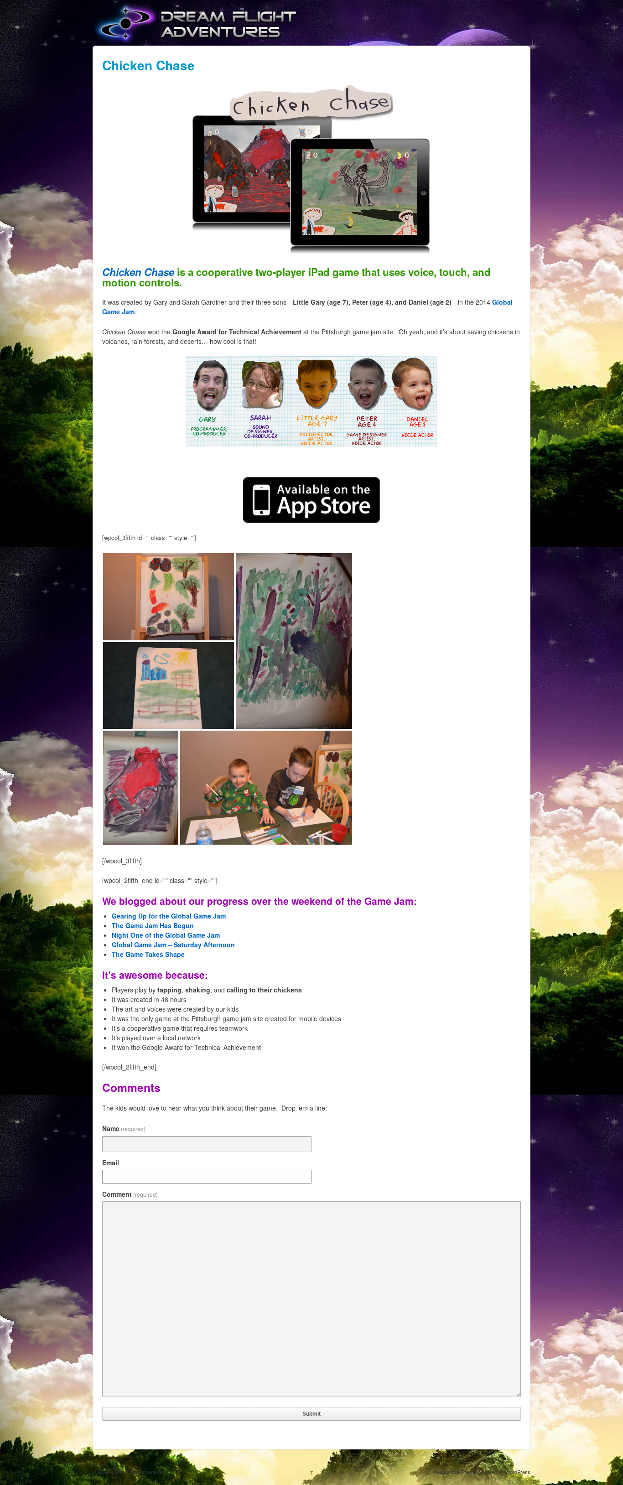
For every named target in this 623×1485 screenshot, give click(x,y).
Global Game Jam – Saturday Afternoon (173, 944)
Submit (311, 1414)
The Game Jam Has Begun (153, 925)
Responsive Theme (455, 1471)
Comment (130, 1194)
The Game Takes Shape (148, 954)
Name (123, 1128)
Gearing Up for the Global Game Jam (169, 915)
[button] (168, 596)
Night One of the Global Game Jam (166, 935)
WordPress (517, 1471)
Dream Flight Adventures (137, 1471)
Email (110, 1162)
